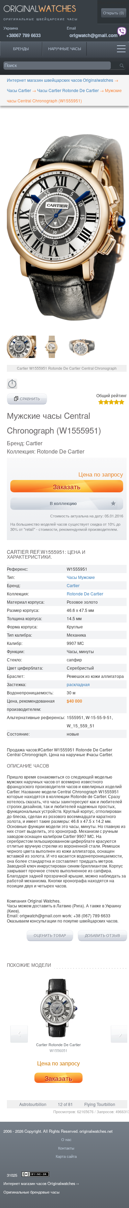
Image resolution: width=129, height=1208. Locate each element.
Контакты (66, 1148)
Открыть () (113, 12)
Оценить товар (50, 935)
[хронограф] (12, 387)
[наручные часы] (45, 14)
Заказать (66, 486)
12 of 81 (65, 1104)
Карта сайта (66, 1156)
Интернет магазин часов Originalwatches (39, 1183)
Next (119, 1034)
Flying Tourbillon (99, 1104)
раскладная (78, 684)
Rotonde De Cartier (85, 593)
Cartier (73, 585)
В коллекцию (63, 503)
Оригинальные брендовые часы (31, 1192)
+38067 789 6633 (23, 35)
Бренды (21, 48)
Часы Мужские (81, 577)
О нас (66, 1139)
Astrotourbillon (32, 1104)
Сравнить (30, 398)
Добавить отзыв (102, 935)
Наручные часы (64, 48)
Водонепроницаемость (29, 692)
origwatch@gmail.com (93, 35)
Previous (19, 1034)
